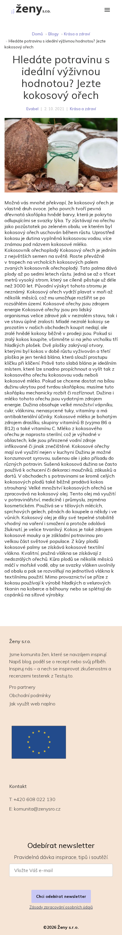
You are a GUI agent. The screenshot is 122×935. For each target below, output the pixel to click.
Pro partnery (22, 687)
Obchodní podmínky (30, 695)
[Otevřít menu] (107, 10)
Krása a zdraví (77, 33)
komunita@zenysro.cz (37, 809)
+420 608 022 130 (34, 799)
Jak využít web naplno (32, 704)
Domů (37, 33)
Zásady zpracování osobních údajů (61, 907)
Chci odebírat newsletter (61, 896)
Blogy (53, 33)
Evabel (32, 108)
